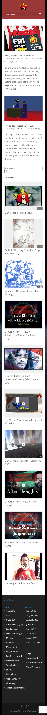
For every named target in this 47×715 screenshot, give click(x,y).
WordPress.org (33, 667)
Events (39, 58)
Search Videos (12, 665)
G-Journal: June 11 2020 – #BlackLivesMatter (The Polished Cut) (21, 335)
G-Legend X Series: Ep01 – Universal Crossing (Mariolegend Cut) (21, 379)
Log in (29, 653)
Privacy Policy (12, 660)
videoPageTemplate (15, 687)
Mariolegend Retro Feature (19, 212)
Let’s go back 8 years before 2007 (19, 126)
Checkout (10, 619)
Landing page (12, 629)
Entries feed (32, 658)
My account (11, 647)
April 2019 (31, 633)
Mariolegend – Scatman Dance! (21, 583)
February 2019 (33, 642)
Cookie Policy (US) (14, 624)
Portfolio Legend (14, 656)
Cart (8, 615)
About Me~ (11, 610)
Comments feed (34, 662)
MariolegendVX (13, 58)
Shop (8, 669)
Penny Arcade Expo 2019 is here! (19, 55)
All (34, 58)
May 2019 (31, 629)
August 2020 (32, 619)
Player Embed (12, 651)
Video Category (13, 678)
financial (7, 62)
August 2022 (32, 615)
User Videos (11, 674)
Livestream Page (14, 633)
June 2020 (31, 624)
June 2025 (31, 610)
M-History (36, 128)
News (14, 62)
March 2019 (32, 638)
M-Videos (10, 642)
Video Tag (10, 683)
